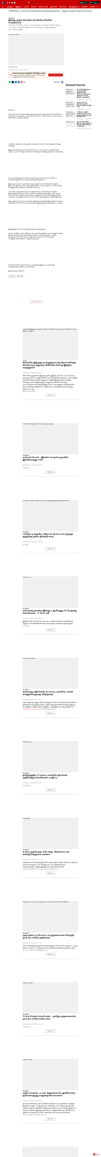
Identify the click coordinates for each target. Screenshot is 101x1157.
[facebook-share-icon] (16, 83)
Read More (50, 395)
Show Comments (36, 302)
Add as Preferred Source (55, 75)
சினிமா (33, 7)
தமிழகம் (10, 7)
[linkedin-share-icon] (19, 83)
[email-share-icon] (21, 83)
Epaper (98, 1154)
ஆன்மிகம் (53, 7)
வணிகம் (84, 7)
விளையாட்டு (43, 7)
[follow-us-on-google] (62, 82)
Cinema (12, 276)
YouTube (92, 7)
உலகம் (26, 7)
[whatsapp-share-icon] (10, 83)
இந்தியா (19, 7)
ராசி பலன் (62, 7)
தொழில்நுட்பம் (74, 7)
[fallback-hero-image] (71, 92)
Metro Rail (20, 276)
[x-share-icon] (13, 83)
